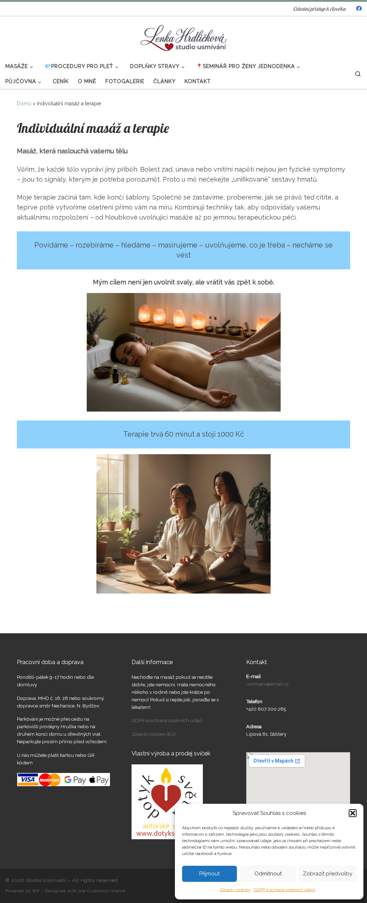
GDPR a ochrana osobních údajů (284, 889)
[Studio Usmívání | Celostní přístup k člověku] (183, 36)
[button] (352, 813)
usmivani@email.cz (267, 684)
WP (36, 890)
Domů (24, 103)
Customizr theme (106, 890)
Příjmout (209, 873)
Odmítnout (268, 873)
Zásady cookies (235, 889)
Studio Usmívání (46, 880)
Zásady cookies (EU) (154, 734)
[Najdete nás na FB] (359, 9)
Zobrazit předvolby (327, 873)
